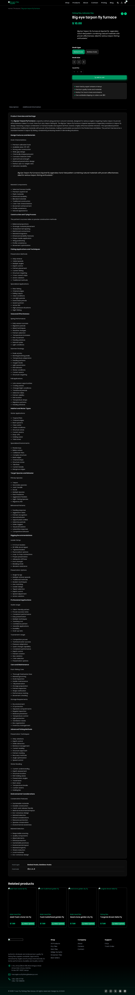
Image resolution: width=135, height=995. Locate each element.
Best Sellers (55, 958)
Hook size (76, 58)
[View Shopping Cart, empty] (126, 2)
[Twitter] (115, 991)
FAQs (107, 943)
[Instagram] (111, 991)
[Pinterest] (120, 991)
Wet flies (54, 949)
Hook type (76, 48)
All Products (55, 943)
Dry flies (54, 946)
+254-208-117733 (17, 979)
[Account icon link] (122, 3)
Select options (29, 924)
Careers (81, 946)
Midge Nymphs (56, 952)
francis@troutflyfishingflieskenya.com (25, 974)
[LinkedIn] (125, 991)
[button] (118, 3)
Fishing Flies (77, 13)
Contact (81, 949)
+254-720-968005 (18, 981)
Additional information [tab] (32, 107)
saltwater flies (88, 13)
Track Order (109, 946)
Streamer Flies (56, 955)
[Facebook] (106, 991)
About (80, 943)
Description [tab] (14, 107)
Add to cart (100, 77)
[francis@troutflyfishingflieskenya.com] (9, 974)
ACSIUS (62, 991)
